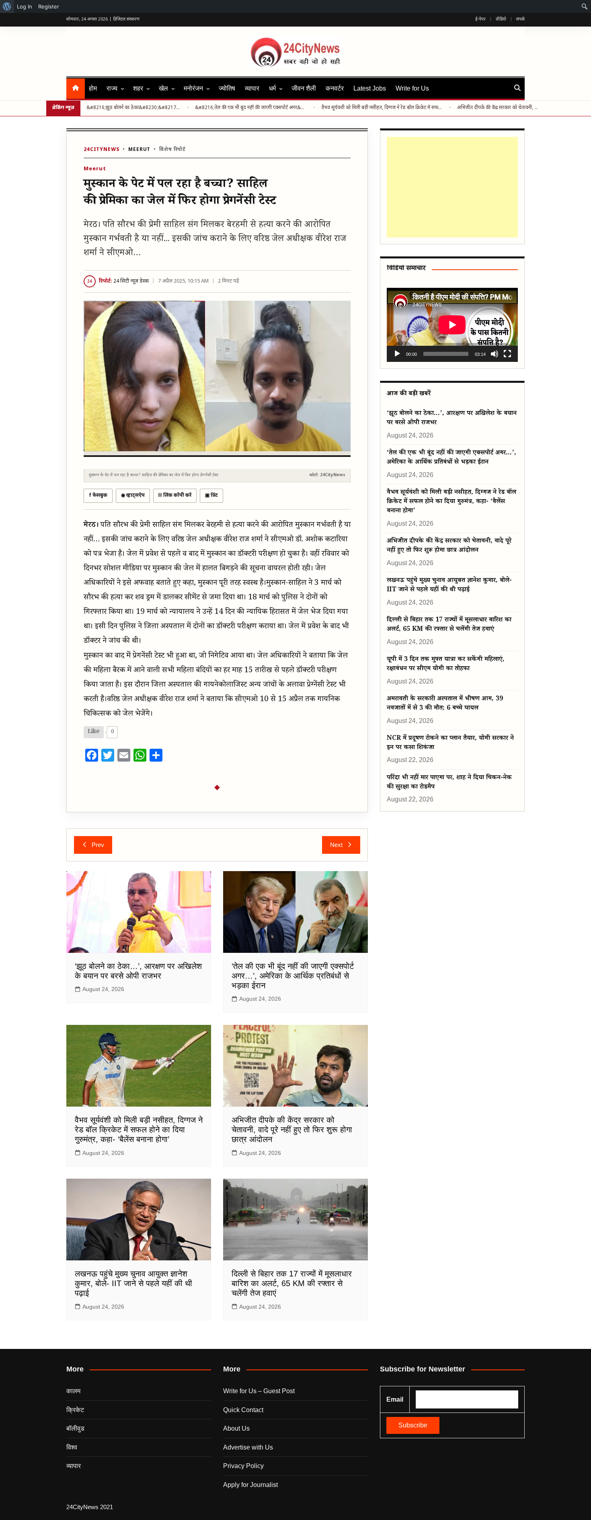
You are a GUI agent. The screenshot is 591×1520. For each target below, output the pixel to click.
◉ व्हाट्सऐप (133, 495)
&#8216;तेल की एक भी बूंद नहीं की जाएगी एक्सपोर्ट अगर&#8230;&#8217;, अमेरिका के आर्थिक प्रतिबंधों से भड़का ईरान (251, 108)
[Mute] (494, 354)
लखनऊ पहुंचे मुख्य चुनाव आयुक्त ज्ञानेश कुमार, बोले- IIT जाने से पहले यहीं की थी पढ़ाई (133, 1283)
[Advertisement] (451, 187)
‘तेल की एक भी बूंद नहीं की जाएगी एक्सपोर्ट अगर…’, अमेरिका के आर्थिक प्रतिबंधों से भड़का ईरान (293, 976)
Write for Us (412, 88)
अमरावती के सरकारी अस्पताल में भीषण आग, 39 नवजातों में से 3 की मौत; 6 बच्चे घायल (445, 704)
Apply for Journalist (250, 1484)
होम (93, 88)
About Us (236, 1428)
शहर (138, 88)
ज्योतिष (227, 88)
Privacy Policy (243, 1465)
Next (336, 844)
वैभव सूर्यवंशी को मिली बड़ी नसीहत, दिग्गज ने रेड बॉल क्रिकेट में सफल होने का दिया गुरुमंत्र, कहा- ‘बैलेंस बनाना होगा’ (139, 1129)
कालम (73, 1391)
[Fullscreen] (507, 354)
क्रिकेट (75, 1409)
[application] (452, 324)
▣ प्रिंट (211, 495)
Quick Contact (243, 1409)
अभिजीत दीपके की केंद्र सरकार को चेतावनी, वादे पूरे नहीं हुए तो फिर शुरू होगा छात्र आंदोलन (498, 108)
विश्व (71, 1447)
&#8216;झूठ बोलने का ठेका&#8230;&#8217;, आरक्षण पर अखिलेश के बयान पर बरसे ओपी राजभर (133, 108)
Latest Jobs (369, 88)
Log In (24, 6)
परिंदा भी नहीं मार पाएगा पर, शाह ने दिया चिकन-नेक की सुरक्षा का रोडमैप (449, 783)
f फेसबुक (98, 495)
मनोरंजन (193, 88)
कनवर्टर (335, 88)
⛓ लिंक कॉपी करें (174, 495)
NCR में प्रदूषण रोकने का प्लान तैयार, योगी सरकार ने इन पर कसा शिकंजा (450, 743)
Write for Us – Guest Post (259, 1391)
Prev (98, 844)
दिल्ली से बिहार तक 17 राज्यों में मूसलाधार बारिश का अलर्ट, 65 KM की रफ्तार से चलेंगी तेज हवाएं (292, 1283)
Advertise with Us (248, 1447)
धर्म (272, 88)
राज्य (112, 88)
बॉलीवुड (75, 1428)
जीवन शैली (303, 88)
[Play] (397, 354)
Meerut (139, 150)
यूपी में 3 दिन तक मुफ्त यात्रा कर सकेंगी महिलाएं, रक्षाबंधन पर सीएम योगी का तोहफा (446, 664)
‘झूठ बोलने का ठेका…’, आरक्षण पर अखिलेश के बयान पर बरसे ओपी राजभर (452, 418)
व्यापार (252, 88)
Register (48, 6)
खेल (163, 88)
